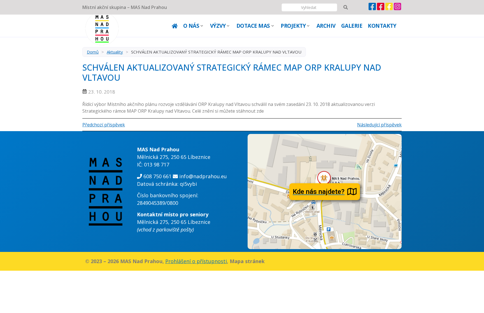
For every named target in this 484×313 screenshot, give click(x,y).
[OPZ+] (380, 9)
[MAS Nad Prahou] (372, 9)
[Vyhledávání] (345, 7)
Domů (93, 52)
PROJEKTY (293, 25)
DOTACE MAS (253, 25)
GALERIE (351, 25)
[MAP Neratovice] (389, 9)
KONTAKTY (382, 25)
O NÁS (191, 25)
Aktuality (115, 52)
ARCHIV (326, 25)
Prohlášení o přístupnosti (196, 261)
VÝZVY (218, 25)
